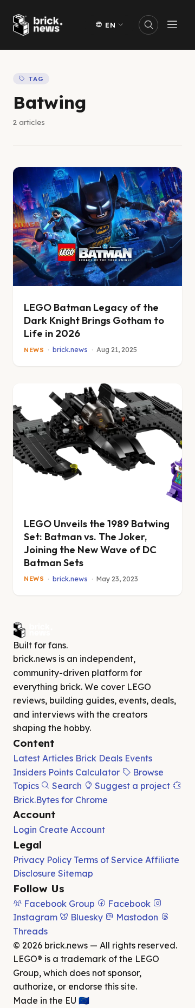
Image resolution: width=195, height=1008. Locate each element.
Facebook (128, 903)
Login (25, 829)
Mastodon (136, 917)
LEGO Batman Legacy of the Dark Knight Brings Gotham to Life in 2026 (94, 320)
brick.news (70, 350)
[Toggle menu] (172, 25)
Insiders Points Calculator (66, 772)
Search (66, 785)
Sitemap (75, 873)
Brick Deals (98, 758)
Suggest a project (131, 785)
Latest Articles (43, 758)
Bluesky (85, 917)
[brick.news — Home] (40, 25)
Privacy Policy (42, 859)
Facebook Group (58, 903)
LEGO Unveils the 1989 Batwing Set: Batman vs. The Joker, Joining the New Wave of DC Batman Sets (97, 543)
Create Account (72, 829)
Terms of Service (108, 859)
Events (138, 758)
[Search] (148, 25)
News (34, 350)
